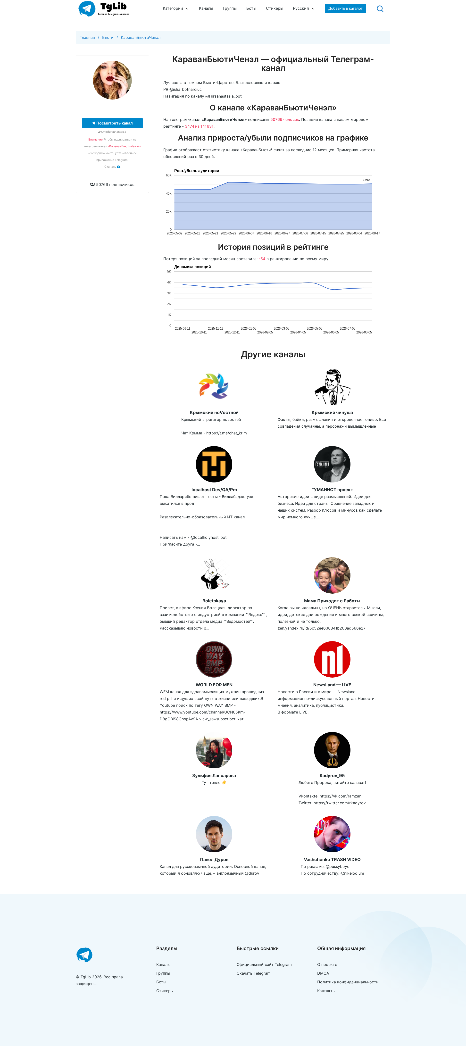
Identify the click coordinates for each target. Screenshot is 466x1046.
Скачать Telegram (254, 973)
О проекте (327, 964)
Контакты (326, 990)
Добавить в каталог (345, 8)
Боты (251, 8)
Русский (301, 8)
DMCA (323, 973)
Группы (230, 8)
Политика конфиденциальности (348, 982)
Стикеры (274, 8)
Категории (173, 8)
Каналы (206, 8)
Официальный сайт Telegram (264, 964)
